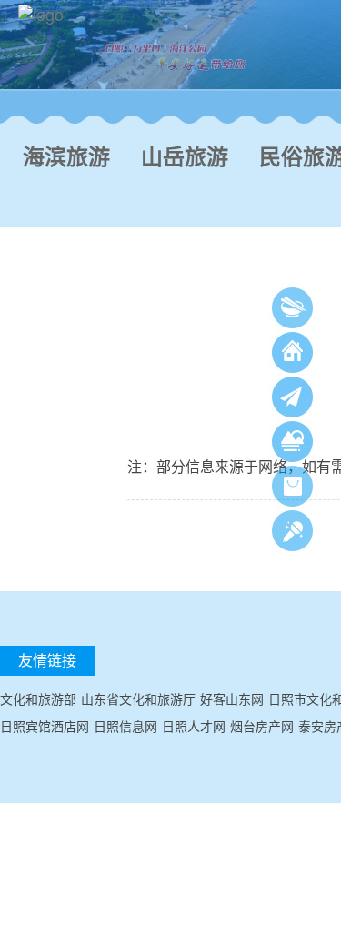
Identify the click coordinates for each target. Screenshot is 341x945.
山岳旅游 (184, 157)
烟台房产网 (262, 726)
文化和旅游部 (38, 698)
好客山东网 (232, 698)
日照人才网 (194, 726)
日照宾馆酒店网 (44, 726)
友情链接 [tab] (47, 659)
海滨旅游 (66, 157)
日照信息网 (125, 726)
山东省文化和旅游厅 (138, 698)
